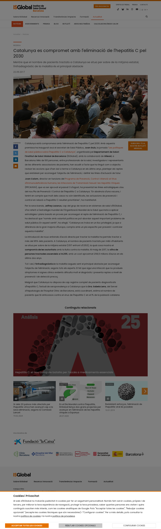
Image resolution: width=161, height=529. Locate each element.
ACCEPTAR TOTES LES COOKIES (26, 525)
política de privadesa (63, 516)
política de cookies (31, 516)
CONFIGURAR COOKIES (134, 525)
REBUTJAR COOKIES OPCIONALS (80, 525)
